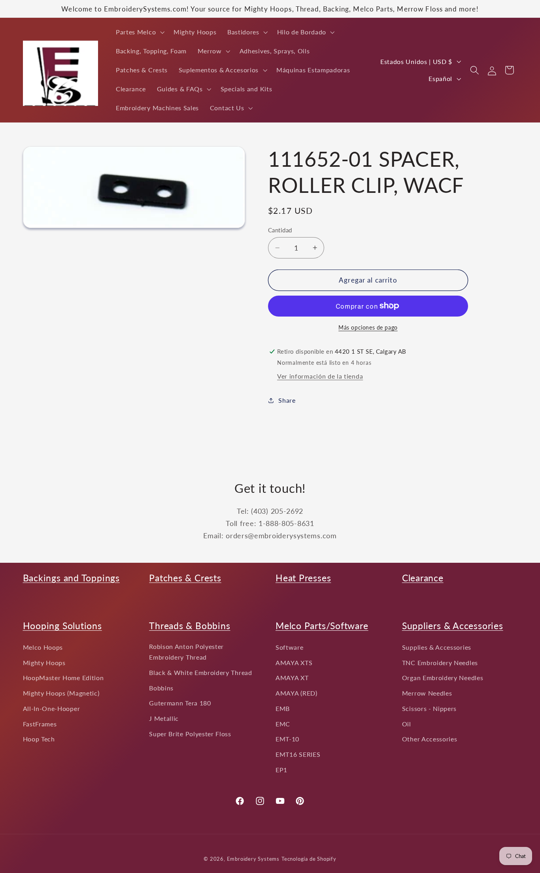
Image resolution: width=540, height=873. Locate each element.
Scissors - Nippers (429, 708)
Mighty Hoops (44, 662)
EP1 (281, 769)
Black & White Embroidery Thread (200, 672)
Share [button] (286, 400)
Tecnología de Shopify (308, 859)
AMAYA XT (292, 678)
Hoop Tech (39, 739)
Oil (406, 724)
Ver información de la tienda (320, 376)
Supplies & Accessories (436, 647)
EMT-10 (287, 739)
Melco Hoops (43, 647)
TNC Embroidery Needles (440, 662)
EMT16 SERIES (298, 754)
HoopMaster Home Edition (63, 678)
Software (290, 647)
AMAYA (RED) (296, 693)
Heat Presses (303, 577)
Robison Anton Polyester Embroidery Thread (186, 652)
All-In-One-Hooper (51, 708)
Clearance (423, 577)
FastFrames (40, 724)
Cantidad (280, 230)
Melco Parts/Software (322, 625)
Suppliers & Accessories (452, 625)
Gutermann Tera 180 (180, 703)
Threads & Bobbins (189, 625)
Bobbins (161, 688)
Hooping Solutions (62, 625)
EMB (283, 708)
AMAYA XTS (294, 662)
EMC (283, 724)
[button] (139, 32)
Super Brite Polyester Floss (190, 733)
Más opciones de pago (368, 327)
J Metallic (164, 718)
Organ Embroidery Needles (442, 678)
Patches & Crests (185, 577)
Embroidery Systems (253, 859)
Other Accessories (429, 739)
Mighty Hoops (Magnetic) (61, 693)
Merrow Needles (427, 693)
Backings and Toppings (71, 577)
